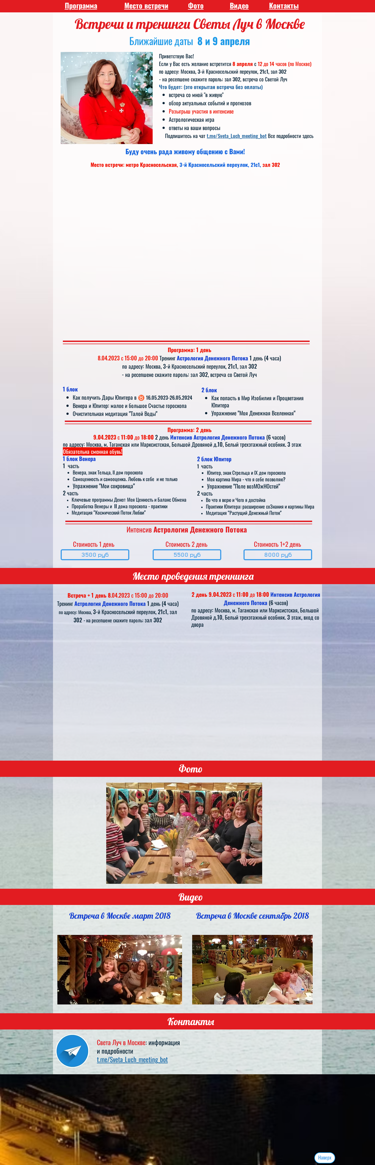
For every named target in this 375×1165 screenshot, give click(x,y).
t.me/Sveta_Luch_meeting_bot (237, 135)
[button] (184, 833)
